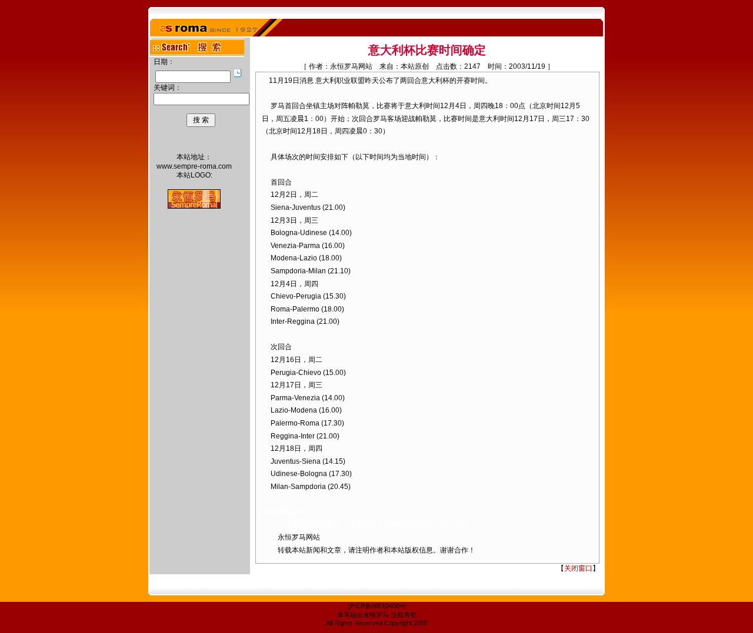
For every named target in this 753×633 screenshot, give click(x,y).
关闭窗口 (578, 568)
